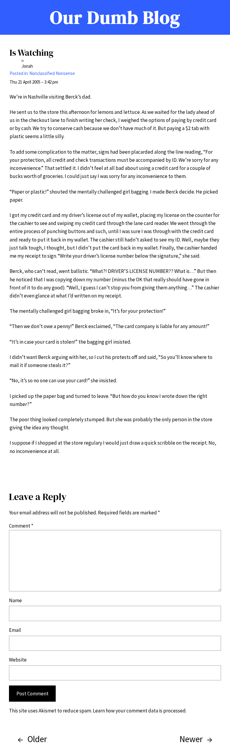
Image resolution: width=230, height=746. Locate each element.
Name (15, 600)
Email (15, 630)
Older (37, 739)
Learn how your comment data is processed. (140, 710)
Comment (21, 525)
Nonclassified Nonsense (52, 73)
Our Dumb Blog (115, 17)
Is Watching (31, 53)
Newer (191, 739)
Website (18, 659)
